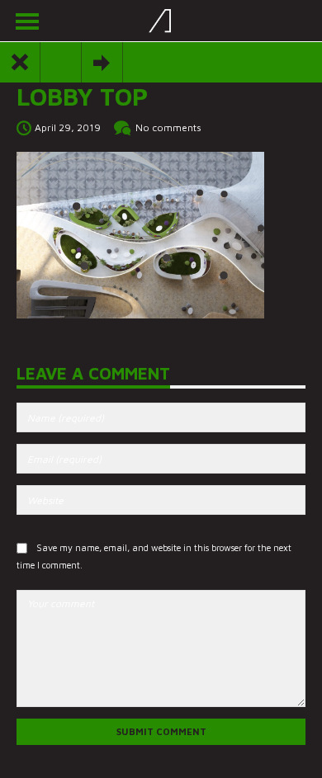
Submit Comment (161, 731)
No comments (168, 127)
